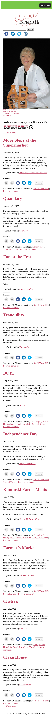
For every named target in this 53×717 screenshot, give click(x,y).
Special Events (38, 424)
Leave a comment (11, 191)
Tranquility (13, 315)
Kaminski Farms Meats (25, 489)
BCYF (9, 373)
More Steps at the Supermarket (19, 142)
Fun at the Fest (17, 256)
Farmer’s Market (19, 547)
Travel (32, 647)
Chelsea (10, 601)
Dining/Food (9, 424)
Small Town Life (41, 188)
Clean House (15, 657)
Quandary (12, 198)
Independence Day (20, 434)
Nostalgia (7, 647)
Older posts (9, 132)
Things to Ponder (40, 537)
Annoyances (38, 247)
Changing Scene (41, 421)
